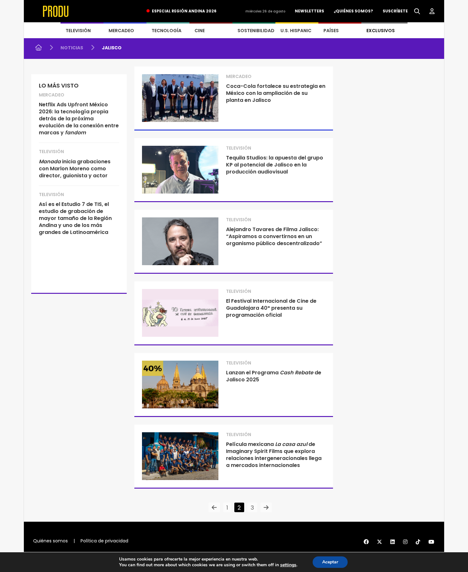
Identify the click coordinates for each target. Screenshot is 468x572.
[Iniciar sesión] (432, 11)
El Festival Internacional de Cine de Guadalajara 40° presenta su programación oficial (271, 308)
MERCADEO (121, 30)
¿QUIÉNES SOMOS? (353, 11)
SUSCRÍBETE (395, 11)
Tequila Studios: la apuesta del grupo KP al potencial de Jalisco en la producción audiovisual (274, 164)
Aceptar (330, 562)
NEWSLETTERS (309, 11)
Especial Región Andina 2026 (184, 11)
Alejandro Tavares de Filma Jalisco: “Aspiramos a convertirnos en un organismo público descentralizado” (274, 236)
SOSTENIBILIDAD (256, 30)
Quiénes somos (50, 541)
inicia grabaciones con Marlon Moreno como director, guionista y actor (74, 168)
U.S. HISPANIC (295, 30)
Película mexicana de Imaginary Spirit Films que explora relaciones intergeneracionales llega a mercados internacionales (274, 455)
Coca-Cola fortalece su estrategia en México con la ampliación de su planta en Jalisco (275, 93)
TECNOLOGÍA (166, 30)
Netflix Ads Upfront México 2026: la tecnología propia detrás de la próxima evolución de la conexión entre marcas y (79, 118)
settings (288, 565)
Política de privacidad (104, 541)
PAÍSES (331, 30)
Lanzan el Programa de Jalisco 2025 (273, 376)
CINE (200, 30)
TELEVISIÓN (78, 30)
